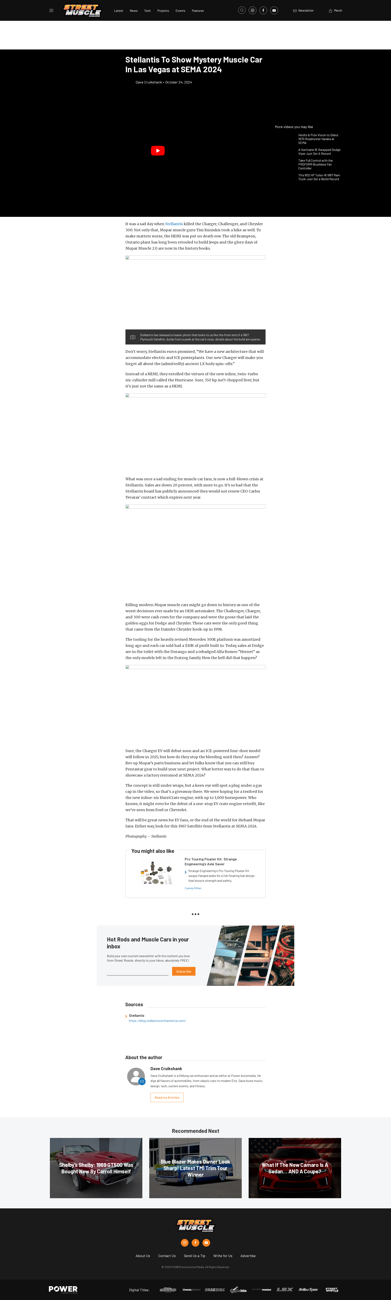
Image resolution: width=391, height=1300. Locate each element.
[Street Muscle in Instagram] (185, 1243)
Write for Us (222, 1255)
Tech (147, 10)
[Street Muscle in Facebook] (195, 1243)
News (134, 10)
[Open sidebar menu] (51, 10)
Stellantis (174, 224)
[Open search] (242, 10)
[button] (158, 150)
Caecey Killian (193, 888)
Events (180, 10)
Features (198, 10)
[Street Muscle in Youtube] (206, 1243)
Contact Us (167, 1255)
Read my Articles (167, 1097)
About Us (143, 1255)
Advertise (248, 1255)
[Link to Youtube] (274, 10)
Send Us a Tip (194, 1255)
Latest (118, 10)
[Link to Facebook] (263, 10)
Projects (163, 10)
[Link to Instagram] (252, 10)
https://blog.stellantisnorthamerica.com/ (157, 1020)
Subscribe (183, 971)
